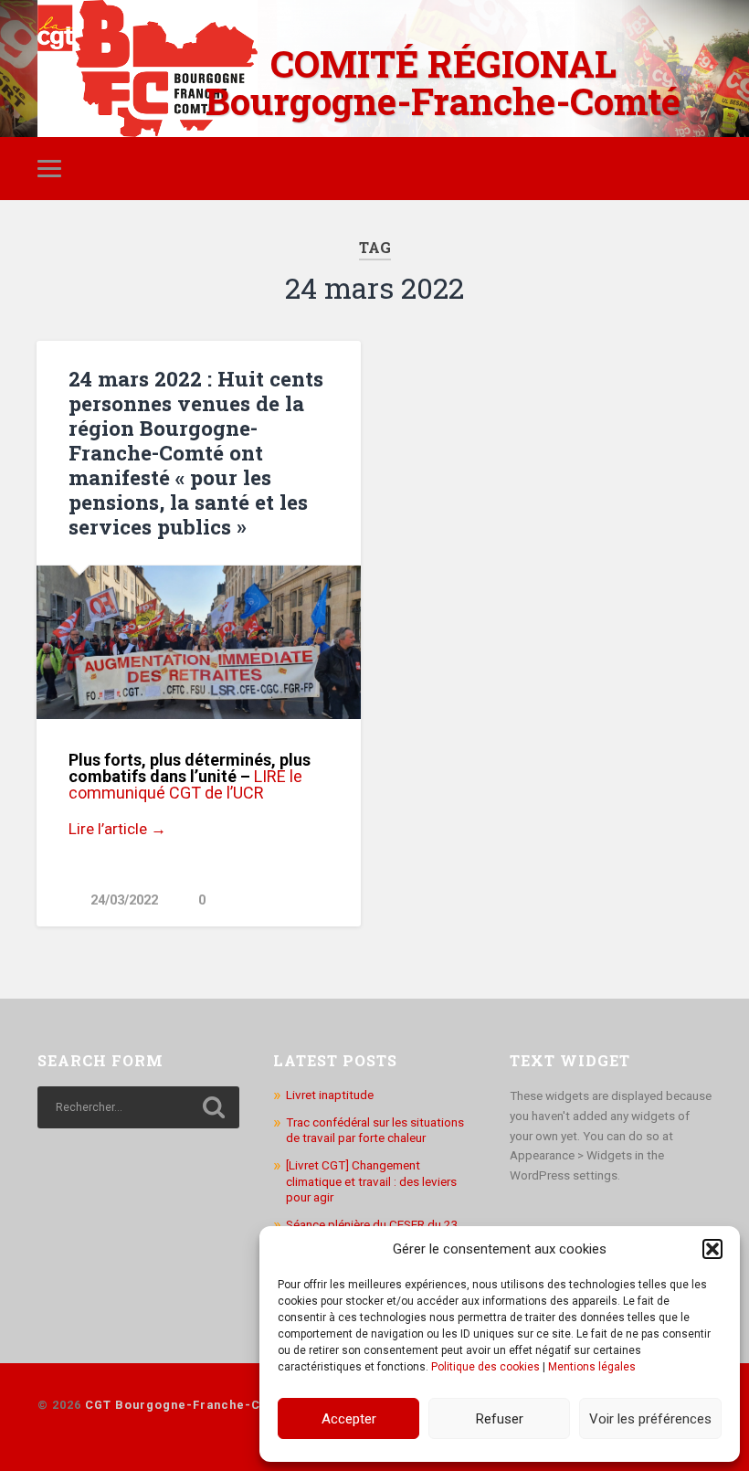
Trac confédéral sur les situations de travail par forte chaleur (375, 1130)
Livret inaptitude (330, 1094)
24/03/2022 (124, 900)
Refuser (499, 1419)
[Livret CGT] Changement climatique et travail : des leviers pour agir (371, 1181)
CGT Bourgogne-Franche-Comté (188, 1405)
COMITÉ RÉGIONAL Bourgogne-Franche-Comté (443, 82)
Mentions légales (592, 1366)
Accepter (349, 1419)
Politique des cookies (485, 1366)
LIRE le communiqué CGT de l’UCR (185, 784)
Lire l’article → (117, 829)
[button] (712, 1249)
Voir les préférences (650, 1419)
